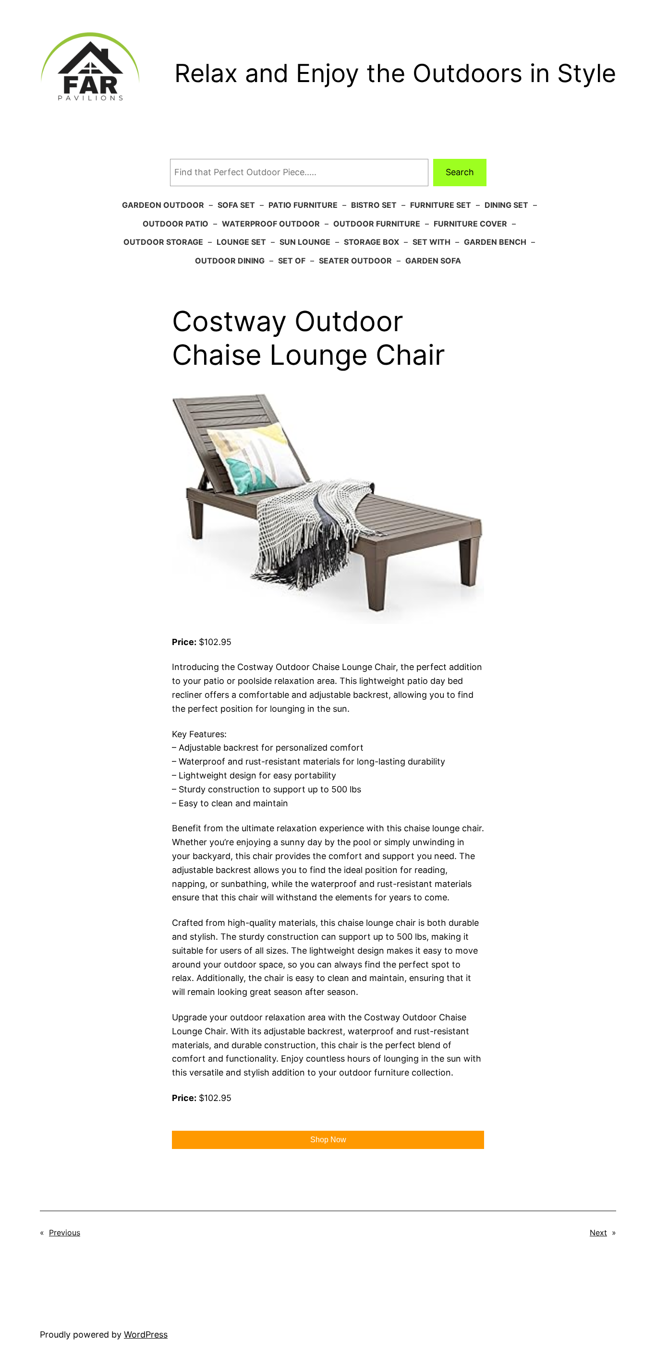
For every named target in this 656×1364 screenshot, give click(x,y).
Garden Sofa (433, 260)
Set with (431, 242)
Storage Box (371, 242)
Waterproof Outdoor (271, 223)
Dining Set (506, 205)
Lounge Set (241, 242)
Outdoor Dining (230, 260)
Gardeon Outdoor (163, 205)
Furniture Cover (470, 223)
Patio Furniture (303, 205)
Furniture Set (440, 205)
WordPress (146, 1334)
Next (598, 1232)
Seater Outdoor (355, 260)
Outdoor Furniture (376, 223)
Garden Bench (495, 242)
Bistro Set (374, 205)
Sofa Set (236, 205)
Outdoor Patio (175, 223)
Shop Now (328, 1140)
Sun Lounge (304, 242)
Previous (64, 1232)
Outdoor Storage (163, 242)
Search (460, 172)
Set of (291, 260)
